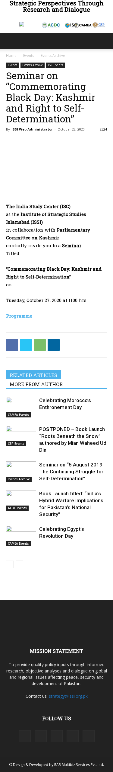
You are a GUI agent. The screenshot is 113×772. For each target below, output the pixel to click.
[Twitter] (26, 345)
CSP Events (16, 443)
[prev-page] (10, 564)
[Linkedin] (54, 345)
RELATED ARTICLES (33, 375)
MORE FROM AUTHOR (36, 384)
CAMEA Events (18, 415)
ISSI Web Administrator (32, 129)
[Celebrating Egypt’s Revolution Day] (21, 536)
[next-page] (19, 564)
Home (11, 55)
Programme (19, 316)
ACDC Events (17, 508)
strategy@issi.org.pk (68, 696)
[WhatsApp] (40, 345)
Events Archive (53, 55)
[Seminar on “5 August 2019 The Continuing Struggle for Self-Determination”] (21, 471)
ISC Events (55, 65)
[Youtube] (89, 736)
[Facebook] (12, 345)
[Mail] (57, 736)
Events (28, 55)
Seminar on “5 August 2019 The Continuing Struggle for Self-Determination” (71, 471)
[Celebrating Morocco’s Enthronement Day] (21, 407)
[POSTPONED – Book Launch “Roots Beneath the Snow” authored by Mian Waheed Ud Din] (21, 436)
